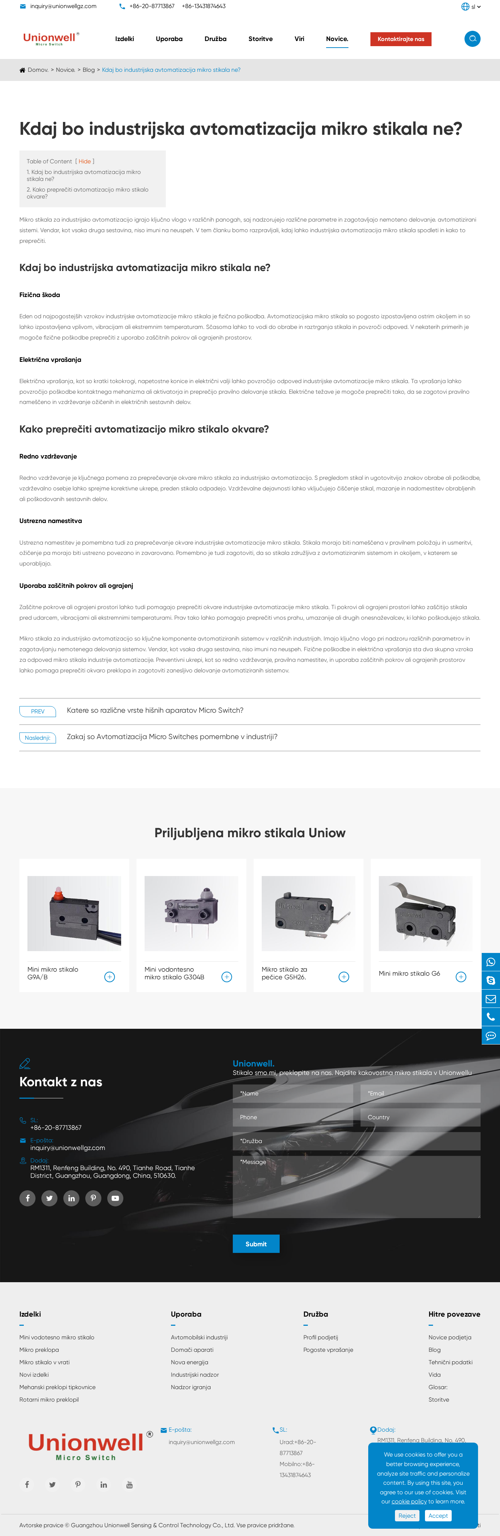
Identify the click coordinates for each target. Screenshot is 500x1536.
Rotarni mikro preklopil (49, 1399)
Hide (85, 161)
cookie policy (409, 1501)
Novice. (337, 39)
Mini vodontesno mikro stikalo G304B (174, 973)
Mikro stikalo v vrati (44, 1362)
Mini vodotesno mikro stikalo (56, 1337)
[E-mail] (491, 999)
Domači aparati (192, 1349)
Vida (435, 1374)
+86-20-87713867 (152, 6)
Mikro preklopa (39, 1349)
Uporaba (169, 39)
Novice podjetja (450, 1337)
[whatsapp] (491, 962)
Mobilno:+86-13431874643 (297, 1470)
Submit (256, 1244)
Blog (89, 69)
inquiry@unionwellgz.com (63, 6)
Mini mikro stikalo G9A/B (52, 973)
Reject (407, 1515)
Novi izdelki (34, 1374)
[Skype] (491, 980)
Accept (438, 1515)
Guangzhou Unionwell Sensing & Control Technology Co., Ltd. (153, 1525)
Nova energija (189, 1362)
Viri (299, 39)
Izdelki (124, 39)
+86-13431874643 (203, 6)
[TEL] (491, 1017)
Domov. (38, 69)
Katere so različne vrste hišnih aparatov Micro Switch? (155, 710)
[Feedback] (491, 1035)
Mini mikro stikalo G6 (409, 973)
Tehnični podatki (451, 1362)
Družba (216, 39)
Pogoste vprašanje (328, 1349)
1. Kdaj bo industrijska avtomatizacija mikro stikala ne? (84, 175)
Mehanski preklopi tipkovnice (57, 1387)
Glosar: (438, 1387)
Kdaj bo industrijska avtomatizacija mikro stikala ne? (171, 69)
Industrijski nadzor (195, 1374)
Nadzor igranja (191, 1387)
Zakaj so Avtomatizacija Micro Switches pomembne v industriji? (172, 736)
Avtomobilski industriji (199, 1337)
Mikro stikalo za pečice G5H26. (284, 973)
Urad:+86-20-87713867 (298, 1448)
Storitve (261, 39)
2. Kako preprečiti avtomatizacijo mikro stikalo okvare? (88, 193)
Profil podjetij (320, 1337)
